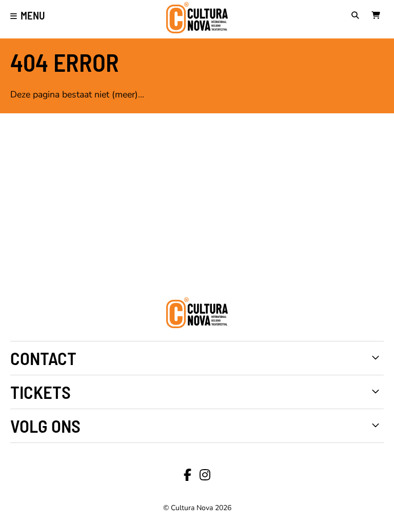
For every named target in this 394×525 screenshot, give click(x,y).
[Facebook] (187, 475)
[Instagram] (205, 475)
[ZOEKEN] (357, 16)
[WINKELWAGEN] (377, 16)
